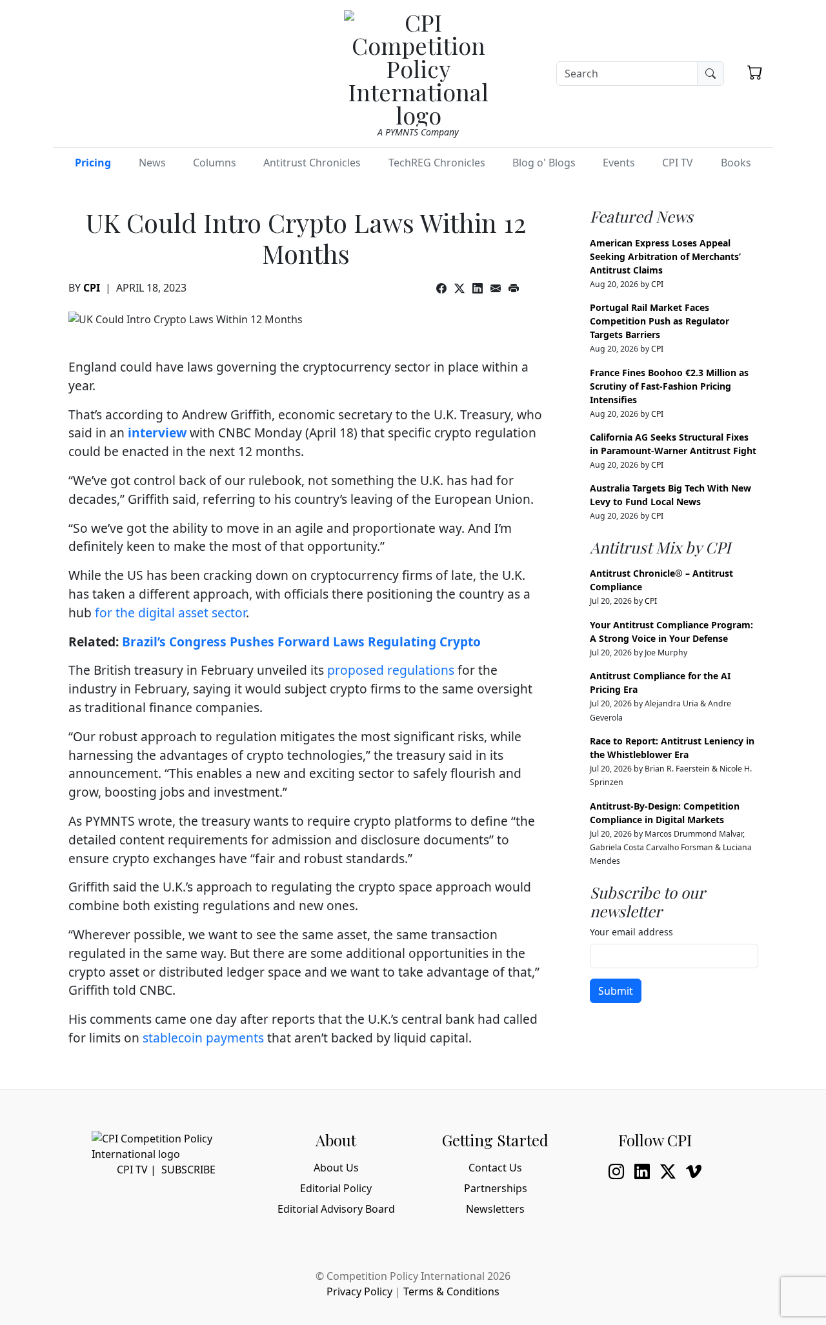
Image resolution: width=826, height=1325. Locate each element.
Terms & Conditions (451, 1291)
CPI (91, 288)
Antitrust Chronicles (312, 162)
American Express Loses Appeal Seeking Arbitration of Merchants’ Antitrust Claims (665, 256)
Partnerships (495, 1188)
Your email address (631, 932)
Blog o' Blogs (544, 162)
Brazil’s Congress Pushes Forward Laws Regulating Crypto (301, 641)
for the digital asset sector (170, 612)
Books (736, 162)
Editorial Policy (336, 1188)
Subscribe (188, 1169)
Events (619, 162)
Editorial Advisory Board (336, 1209)
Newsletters (495, 1209)
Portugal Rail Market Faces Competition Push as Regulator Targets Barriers (659, 321)
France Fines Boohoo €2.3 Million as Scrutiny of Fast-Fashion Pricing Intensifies (669, 386)
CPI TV (677, 162)
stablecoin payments (203, 1037)
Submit (615, 991)
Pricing (93, 162)
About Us (336, 1168)
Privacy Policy (359, 1291)
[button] (755, 72)
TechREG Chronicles (436, 162)
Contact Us (495, 1168)
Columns (214, 162)
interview (157, 432)
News (152, 162)
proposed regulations (390, 670)
